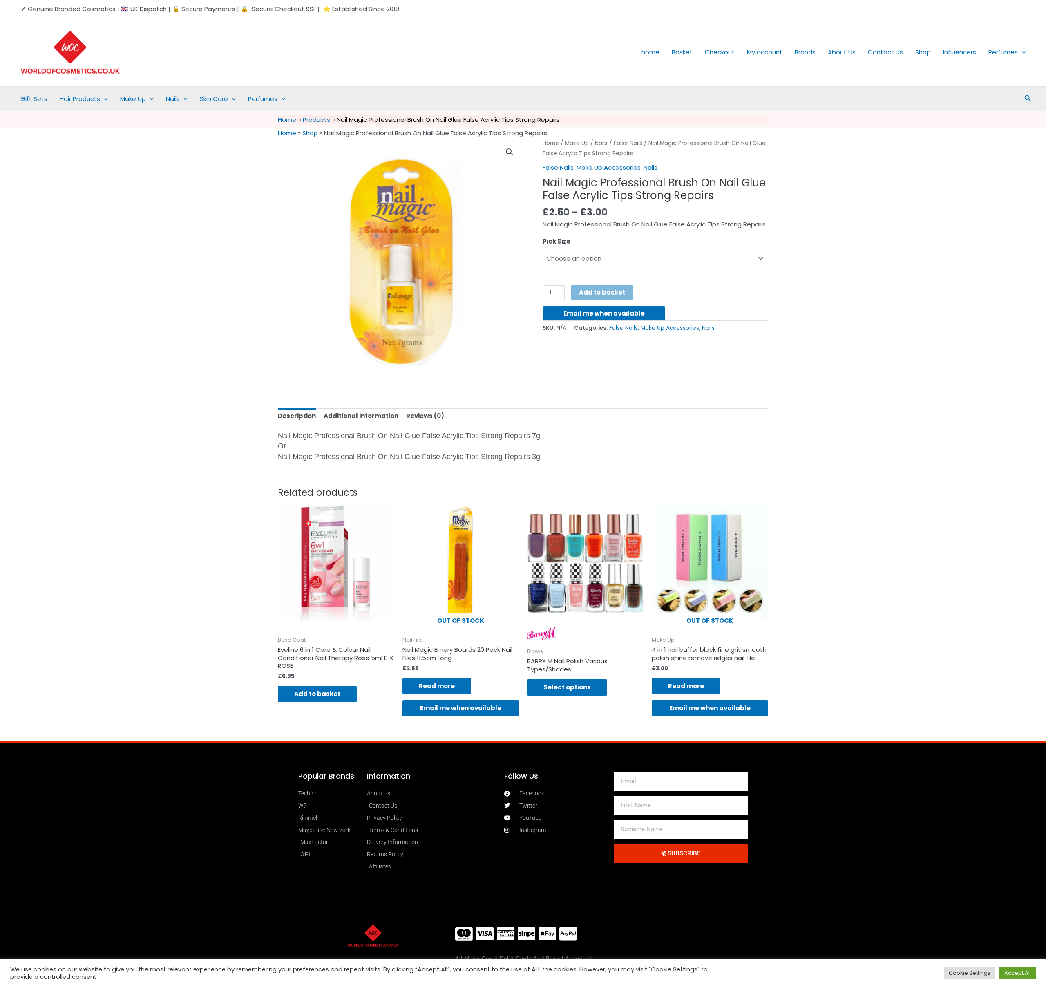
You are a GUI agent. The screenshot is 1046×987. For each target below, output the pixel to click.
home (650, 52)
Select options (567, 687)
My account (764, 52)
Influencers (959, 52)
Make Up (133, 98)
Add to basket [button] (317, 693)
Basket (682, 52)
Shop (923, 52)
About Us (842, 52)
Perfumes (1003, 52)
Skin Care (214, 98)
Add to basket (602, 292)
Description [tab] (297, 416)
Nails (173, 98)
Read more (437, 686)
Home (287, 133)
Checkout (720, 52)
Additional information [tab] (361, 416)
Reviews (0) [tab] (425, 416)
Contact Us (885, 52)
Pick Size (556, 241)
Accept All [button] (1017, 973)
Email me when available (604, 313)
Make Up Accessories (609, 167)
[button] (1022, 52)
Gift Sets (33, 98)
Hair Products (80, 98)
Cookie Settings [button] (969, 973)
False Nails (628, 143)
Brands (805, 52)
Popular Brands (326, 776)
